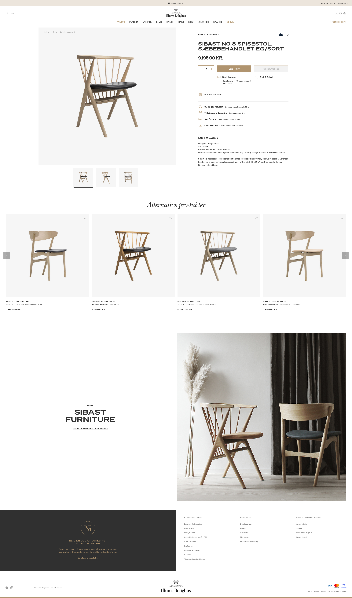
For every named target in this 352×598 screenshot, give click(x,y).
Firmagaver (245, 537)
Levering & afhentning (193, 524)
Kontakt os (188, 546)
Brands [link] (217, 22)
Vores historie (301, 524)
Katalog (243, 528)
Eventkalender (246, 524)
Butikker (299, 528)
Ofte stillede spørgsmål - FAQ (195, 537)
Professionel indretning (249, 541)
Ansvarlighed (301, 537)
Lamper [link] (147, 22)
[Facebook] (7, 587)
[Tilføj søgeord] (8, 13)
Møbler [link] (133, 22)
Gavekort (244, 533)
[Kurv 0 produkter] (344, 13)
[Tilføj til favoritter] (85, 218)
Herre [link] (180, 22)
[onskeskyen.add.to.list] (281, 34)
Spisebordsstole (67, 32)
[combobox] (22, 13)
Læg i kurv (234, 68)
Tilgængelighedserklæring (194, 559)
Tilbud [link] (121, 22)
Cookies (187, 555)
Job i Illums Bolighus (304, 533)
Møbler (47, 32)
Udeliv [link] (231, 22)
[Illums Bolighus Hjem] (176, 12)
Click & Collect (190, 541)
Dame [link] (170, 22)
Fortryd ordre (189, 533)
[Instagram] (11, 587)
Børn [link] (191, 22)
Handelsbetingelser (192, 550)
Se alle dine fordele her (88, 557)
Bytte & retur (189, 528)
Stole (55, 32)
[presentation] (6, 255)
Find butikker (328, 3)
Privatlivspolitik (56, 588)
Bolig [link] (159, 22)
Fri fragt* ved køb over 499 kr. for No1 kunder (175, 3)
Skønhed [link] (204, 22)
